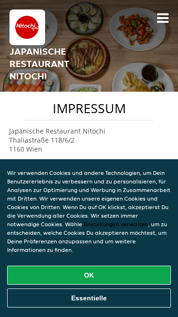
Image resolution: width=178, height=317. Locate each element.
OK (89, 275)
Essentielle (89, 298)
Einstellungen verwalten (116, 224)
